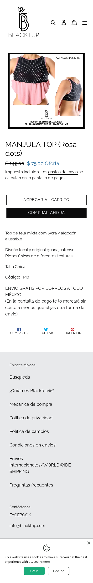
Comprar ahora (46, 212)
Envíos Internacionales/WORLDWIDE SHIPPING (40, 465)
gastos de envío (63, 171)
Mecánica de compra (31, 404)
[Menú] (84, 22)
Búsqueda (20, 377)
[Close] (88, 543)
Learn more (42, 561)
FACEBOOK (20, 514)
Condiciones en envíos (33, 444)
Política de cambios (29, 431)
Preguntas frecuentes (31, 484)
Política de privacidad (31, 417)
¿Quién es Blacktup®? (32, 390)
